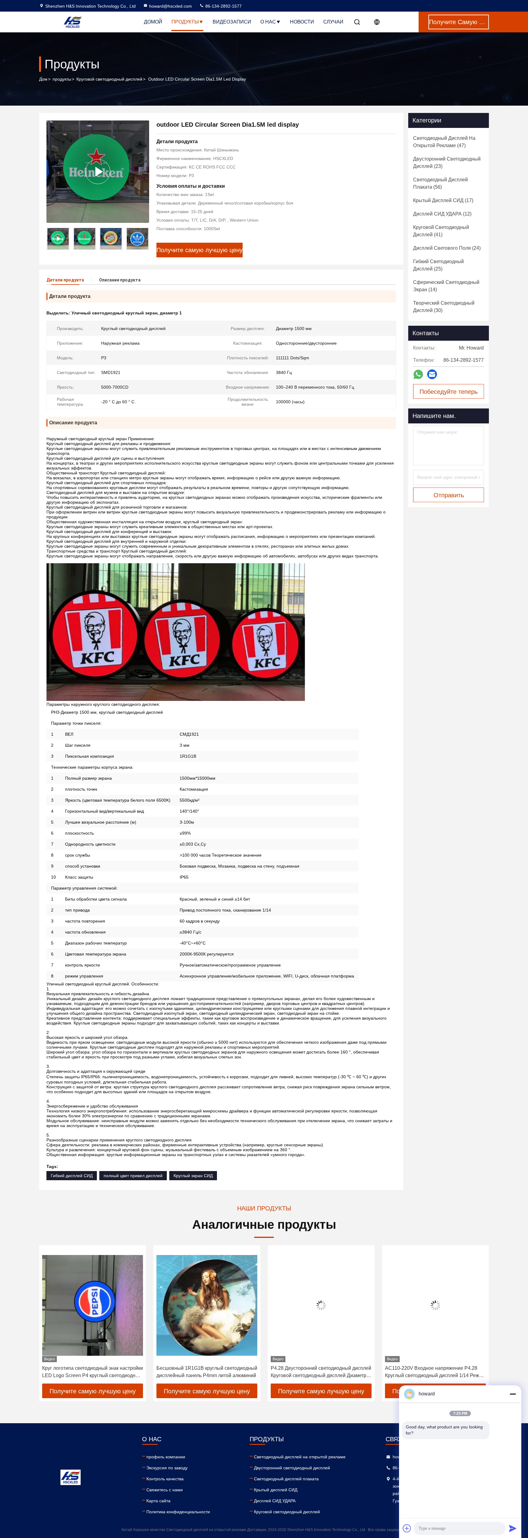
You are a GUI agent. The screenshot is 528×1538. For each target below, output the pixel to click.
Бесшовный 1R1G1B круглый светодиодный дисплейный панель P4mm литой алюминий (92, 1372)
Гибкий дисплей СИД (72, 1175)
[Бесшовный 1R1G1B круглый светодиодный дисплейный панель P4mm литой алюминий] (92, 1305)
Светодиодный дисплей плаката (286, 1478)
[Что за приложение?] (418, 374)
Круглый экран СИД (193, 1175)
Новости (302, 21)
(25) (438, 265)
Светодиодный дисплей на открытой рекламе (300, 1456)
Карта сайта (158, 1500)
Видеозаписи (232, 21)
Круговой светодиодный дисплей (109, 79)
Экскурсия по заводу (167, 1467)
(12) (442, 213)
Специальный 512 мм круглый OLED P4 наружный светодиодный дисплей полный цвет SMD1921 (433, 1372)
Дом (43, 79)
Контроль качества (165, 1478)
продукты (62, 79)
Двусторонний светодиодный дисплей (292, 1467)
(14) (446, 286)
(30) (444, 306)
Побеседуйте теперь (449, 391)
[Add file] (407, 1528)
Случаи (333, 21)
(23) (447, 162)
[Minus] (512, 1394)
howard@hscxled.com (170, 6)
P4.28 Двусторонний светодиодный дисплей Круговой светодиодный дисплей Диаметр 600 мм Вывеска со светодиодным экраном (206, 1372)
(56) (440, 183)
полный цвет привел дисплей (133, 1175)
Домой (153, 21)
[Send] (513, 1528)
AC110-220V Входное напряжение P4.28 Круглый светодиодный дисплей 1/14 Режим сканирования (321, 1372)
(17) (443, 200)
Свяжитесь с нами (164, 1489)
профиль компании (165, 1456)
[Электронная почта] (432, 374)
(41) (441, 231)
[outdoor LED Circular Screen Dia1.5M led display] (97, 171)
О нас (268, 21)
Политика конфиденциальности (178, 1511)
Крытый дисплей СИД (275, 1489)
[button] (144, 238)
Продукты (185, 21)
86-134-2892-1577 (223, 6)
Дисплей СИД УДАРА (274, 1500)
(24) (447, 248)
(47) (444, 142)
